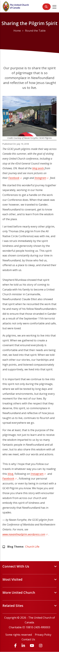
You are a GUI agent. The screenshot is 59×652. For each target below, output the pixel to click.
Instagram (42, 178)
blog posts (38, 168)
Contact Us (28, 639)
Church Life (32, 546)
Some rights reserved (18, 634)
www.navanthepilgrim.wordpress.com (25, 534)
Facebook (15, 178)
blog (10, 474)
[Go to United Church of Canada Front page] (16, 6)
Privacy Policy (43, 634)
